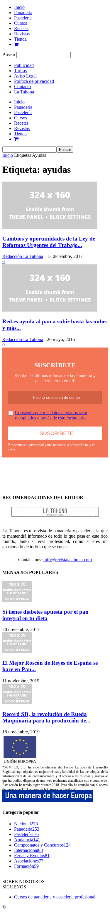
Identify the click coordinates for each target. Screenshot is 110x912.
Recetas (21, 28)
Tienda (20, 39)
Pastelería (23, 17)
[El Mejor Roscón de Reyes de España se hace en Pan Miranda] (17, 651)
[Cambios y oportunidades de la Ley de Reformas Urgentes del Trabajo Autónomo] (49, 227)
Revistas (22, 33)
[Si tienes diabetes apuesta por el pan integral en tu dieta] (17, 600)
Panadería (23, 12)
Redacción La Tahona (22, 256)
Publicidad (24, 65)
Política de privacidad (34, 81)
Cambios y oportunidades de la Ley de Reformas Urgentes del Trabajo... (48, 242)
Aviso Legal (25, 75)
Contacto (22, 86)
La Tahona (24, 91)
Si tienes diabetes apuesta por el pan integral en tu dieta (45, 615)
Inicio (19, 7)
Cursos (20, 23)
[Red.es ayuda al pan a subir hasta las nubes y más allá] (49, 309)
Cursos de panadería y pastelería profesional (54, 896)
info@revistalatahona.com (67, 559)
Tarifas (20, 70)
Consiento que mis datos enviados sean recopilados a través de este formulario (51, 415)
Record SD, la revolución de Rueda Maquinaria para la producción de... (46, 717)
